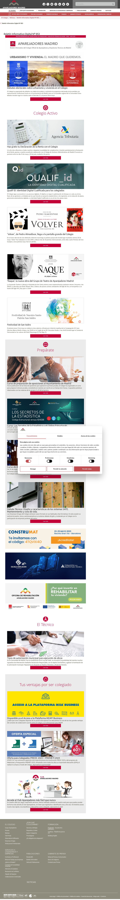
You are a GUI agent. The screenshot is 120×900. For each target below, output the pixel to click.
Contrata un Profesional (12, 857)
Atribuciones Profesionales (12, 843)
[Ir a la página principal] (13, 4)
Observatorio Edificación (12, 838)
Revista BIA (29, 857)
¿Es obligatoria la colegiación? (34, 838)
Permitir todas (87, 469)
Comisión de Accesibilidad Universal (12, 865)
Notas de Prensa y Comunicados (57, 857)
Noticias (108, 10)
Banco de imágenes (53, 859)
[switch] (49, 461)
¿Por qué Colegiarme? (27, 10)
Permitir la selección (60, 469)
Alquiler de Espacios (10, 874)
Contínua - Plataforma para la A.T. (56, 832)
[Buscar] (113, 4)
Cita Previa (8, 835)
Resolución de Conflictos (12, 871)
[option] (12, 10)
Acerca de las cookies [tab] (88, 436)
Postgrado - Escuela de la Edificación (55, 828)
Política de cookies (75, 896)
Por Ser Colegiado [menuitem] (37, 14)
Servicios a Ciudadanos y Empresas (61, 10)
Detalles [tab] (60, 436)
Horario (7, 830)
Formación (42, 10)
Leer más (45, 99)
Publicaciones (81, 10)
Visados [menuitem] (64, 14)
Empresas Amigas (10, 841)
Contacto (103, 896)
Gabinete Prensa (95, 10)
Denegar (33, 469)
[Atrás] (1, 23)
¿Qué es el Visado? (10, 862)
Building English (52, 835)
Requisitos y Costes (31, 830)
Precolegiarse (30, 835)
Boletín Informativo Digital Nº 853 (28, 17)
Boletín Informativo (32, 859)
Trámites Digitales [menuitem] (52, 14)
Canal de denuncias (86, 896)
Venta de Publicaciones (32, 862)
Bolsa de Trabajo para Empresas (14, 859)
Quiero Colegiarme (31, 833)
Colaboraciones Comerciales (13, 876)
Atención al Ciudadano (11, 869)
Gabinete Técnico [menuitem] (75, 14)
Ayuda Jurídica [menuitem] (89, 14)
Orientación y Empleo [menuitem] (104, 14)
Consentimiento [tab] (32, 436)
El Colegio (12, 10)
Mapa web (96, 896)
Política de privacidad (63, 896)
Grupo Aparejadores (10, 828)
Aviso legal (53, 896)
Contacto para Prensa (54, 862)
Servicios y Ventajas (31, 828)
